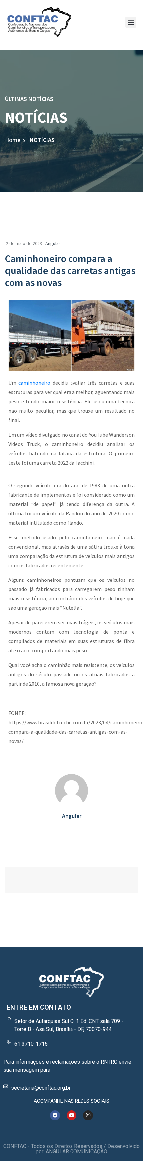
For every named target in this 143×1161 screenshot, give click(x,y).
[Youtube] (71, 1115)
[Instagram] (88, 1115)
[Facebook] (55, 1115)
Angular (52, 243)
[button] (130, 22)
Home (12, 140)
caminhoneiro (34, 382)
